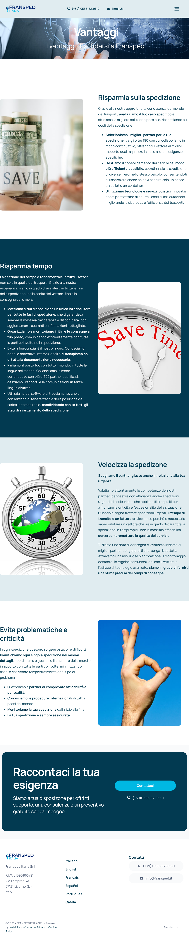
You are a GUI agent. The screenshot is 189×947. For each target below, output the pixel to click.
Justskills (14, 927)
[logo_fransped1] (20, 7)
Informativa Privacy (34, 927)
